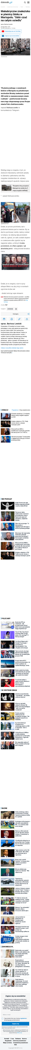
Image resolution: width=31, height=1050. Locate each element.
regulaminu (23, 1018)
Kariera (24, 1038)
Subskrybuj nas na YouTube (13, 31)
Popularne (15, 410)
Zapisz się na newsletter (12, 36)
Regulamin (8, 1040)
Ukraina (10, 309)
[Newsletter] (4, 319)
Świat (22, 7)
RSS (15, 1045)
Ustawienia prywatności (20, 1043)
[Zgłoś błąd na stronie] (27, 319)
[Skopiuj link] (19, 319)
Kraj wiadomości (25, 410)
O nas (12, 1038)
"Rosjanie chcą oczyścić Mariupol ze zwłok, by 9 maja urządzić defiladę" (21, 188)
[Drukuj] (11, 319)
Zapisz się (15, 1024)
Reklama (18, 1038)
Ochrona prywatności (19, 1040)
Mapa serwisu (7, 1043)
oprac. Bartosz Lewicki (6, 24)
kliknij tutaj (19, 1032)
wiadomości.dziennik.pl (12, 7)
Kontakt (6, 1038)
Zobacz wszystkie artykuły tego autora (12, 348)
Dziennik (3, 7)
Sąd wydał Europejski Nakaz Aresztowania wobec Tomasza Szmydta (15, 351)
